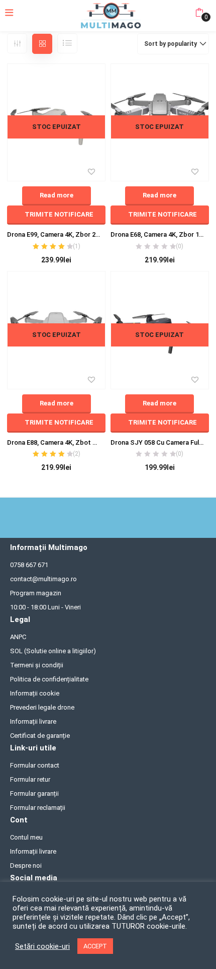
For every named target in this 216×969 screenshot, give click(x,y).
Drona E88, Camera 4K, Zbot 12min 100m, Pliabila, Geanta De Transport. (56, 442)
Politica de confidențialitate (49, 679)
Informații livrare (33, 721)
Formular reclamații (37, 807)
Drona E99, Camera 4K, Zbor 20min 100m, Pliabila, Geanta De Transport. (56, 234)
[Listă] (67, 43)
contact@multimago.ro (43, 579)
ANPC (18, 637)
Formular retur (30, 779)
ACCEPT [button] (95, 946)
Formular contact (34, 765)
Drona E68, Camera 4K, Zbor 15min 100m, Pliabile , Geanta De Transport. (160, 234)
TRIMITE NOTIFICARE (59, 214)
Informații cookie (34, 693)
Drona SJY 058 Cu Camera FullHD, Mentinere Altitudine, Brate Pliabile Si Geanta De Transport (160, 442)
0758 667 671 (29, 565)
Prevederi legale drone (42, 707)
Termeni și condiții (36, 665)
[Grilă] (42, 44)
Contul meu (26, 837)
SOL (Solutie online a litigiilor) (53, 651)
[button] (199, 12)
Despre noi (26, 865)
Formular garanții (34, 793)
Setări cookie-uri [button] (42, 946)
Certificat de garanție (40, 735)
